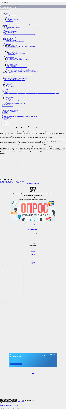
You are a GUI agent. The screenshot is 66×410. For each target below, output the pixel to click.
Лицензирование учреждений (11, 40)
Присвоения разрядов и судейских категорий (13, 58)
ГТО (3, 90)
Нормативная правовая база (10, 101)
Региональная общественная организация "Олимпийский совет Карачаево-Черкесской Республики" (20, 24)
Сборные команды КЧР (8, 83)
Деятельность (4, 26)
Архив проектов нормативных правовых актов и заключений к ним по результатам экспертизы (22, 71)
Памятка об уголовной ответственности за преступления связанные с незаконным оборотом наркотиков (19, 116)
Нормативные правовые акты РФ (11, 65)
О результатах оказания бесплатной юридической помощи (15, 103)
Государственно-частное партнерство (10, 31)
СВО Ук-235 (8, 36)
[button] (2, 10)
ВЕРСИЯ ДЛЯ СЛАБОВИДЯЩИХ (33, 183)
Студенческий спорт (7, 85)
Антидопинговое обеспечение (9, 81)
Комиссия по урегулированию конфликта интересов (16, 53)
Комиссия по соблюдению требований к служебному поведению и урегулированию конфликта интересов (21, 76)
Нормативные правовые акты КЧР (12, 66)
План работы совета (9, 21)
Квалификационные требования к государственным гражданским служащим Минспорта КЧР (21, 46)
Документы (6, 92)
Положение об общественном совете (12, 19)
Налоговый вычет (5, 113)
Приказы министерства (8, 43)
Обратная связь (4, 95)
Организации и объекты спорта (7, 106)
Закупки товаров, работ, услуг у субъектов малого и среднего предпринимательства (18, 30)
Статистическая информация (9, 86)
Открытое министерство (10, 99)
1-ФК (7, 87)
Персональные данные (6, 104)
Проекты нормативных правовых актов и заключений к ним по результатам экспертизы (20, 70)
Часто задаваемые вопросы (6, 117)
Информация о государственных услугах (11, 110)
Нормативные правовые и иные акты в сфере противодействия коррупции (16, 63)
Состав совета (8, 20)
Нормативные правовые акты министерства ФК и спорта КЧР (16, 67)
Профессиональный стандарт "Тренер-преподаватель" (15, 41)
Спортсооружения (7, 28)
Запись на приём (5, 115)
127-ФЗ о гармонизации (8, 39)
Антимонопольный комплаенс (9, 32)
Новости (5, 25)
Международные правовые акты (11, 64)
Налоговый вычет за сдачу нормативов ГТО (11, 114)
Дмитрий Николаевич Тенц (33, 200)
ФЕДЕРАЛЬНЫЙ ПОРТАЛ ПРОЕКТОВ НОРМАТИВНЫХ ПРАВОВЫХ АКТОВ (20, 68)
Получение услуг (7, 109)
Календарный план (7, 84)
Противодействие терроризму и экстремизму (9, 111)
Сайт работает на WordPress (5, 408)
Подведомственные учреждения (9, 23)
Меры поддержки (7, 122)
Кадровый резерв (11, 49)
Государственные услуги (8, 56)
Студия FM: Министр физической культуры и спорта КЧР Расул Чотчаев (12, 181)
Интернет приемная (21, 401)
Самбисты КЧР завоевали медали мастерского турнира (9, 182)
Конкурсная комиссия (11, 54)
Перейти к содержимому (4, 0)
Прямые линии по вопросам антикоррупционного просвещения (14, 80)
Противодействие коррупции (7, 62)
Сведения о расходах (9, 55)
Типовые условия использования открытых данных (14, 100)
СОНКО (5, 33)
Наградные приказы (7, 44)
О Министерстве (5, 13)
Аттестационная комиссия (12, 52)
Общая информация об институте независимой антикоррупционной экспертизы (19, 69)
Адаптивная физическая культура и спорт (11, 82)
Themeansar (20, 408)
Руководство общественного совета (12, 17)
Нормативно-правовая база (8, 38)
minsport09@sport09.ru (10, 402)
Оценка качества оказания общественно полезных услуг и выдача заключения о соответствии (21, 60)
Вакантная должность (9, 50)
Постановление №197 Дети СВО (11, 37)
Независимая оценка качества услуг (10, 29)
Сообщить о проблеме (15, 364)
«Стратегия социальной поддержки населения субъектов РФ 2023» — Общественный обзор (19, 34)
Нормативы (6, 91)
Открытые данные (7, 98)
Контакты (5, 96)
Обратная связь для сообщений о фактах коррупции (12, 79)
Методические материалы (8, 72)
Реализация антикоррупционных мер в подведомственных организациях (16, 78)
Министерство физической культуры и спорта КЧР (8, 7)
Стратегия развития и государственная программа (12, 27)
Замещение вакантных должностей (12, 47)
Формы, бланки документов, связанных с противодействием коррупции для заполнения (18, 74)
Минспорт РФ (6, 42)
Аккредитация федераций (10, 57)
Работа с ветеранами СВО (6, 118)
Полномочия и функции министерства (10, 15)
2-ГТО (7, 89)
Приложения (4, 112)
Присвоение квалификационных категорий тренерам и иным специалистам (18, 59)
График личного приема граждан (9, 97)
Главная (5, 14)
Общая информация (9, 102)
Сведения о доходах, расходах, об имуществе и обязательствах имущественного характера (19, 75)
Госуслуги (4, 108)
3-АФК (7, 88)
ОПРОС (3, 105)
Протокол (7, 18)
